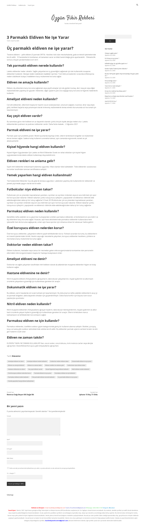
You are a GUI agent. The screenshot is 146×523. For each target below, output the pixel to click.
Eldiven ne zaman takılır (35, 365)
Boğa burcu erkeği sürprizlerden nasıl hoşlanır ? (119, 96)
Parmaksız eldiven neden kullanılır (18, 377)
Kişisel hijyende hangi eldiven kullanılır (57, 369)
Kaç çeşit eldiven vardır (35, 369)
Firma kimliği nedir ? (111, 81)
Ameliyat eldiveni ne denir (16, 361)
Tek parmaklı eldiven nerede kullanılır (43, 377)
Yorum (9, 416)
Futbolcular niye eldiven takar (76, 365)
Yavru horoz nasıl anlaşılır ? (113, 86)
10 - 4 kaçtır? (11, 473)
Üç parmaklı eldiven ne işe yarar (67, 377)
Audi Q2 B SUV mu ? (111, 101)
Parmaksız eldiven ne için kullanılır (65, 373)
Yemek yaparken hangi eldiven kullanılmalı (21, 381)
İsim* (8, 439)
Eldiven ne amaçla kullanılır (16, 365)
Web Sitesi (10, 458)
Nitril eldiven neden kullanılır (80, 369)
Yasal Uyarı (31, 5)
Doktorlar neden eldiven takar (59, 361)
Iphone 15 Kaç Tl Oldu (88, 394)
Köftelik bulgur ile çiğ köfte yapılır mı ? (116, 63)
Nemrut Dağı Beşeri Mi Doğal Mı (20, 394)
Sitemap (10, 495)
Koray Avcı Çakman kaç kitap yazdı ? (115, 91)
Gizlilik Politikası (11, 5)
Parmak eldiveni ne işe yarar (42, 373)
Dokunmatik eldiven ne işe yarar (81, 361)
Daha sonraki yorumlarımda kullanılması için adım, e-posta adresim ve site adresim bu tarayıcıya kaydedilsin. (42, 468)
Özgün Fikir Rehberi (73, 18)
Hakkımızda (22, 5)
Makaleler (16, 356)
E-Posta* (9, 449)
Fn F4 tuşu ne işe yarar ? (112, 58)
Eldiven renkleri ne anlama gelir (54, 365)
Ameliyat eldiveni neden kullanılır (37, 361)
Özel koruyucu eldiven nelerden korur (19, 373)
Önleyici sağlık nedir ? (111, 53)
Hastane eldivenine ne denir (16, 369)
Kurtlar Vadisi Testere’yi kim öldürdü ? (116, 69)
